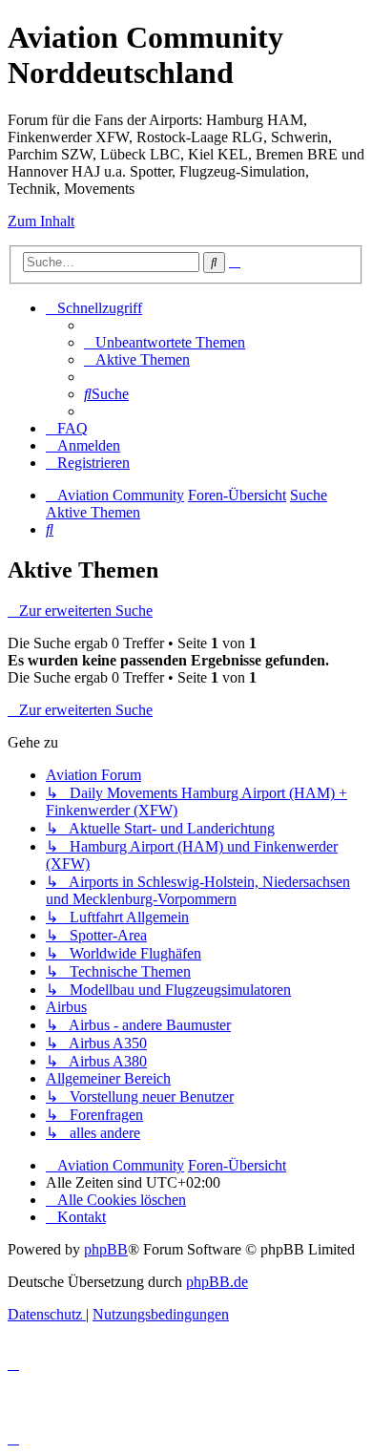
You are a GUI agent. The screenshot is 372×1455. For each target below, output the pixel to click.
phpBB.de (217, 1282)
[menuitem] (164, 342)
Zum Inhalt (41, 221)
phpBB (106, 1249)
